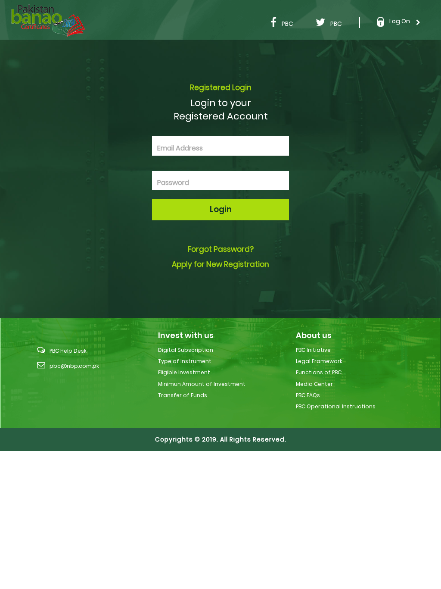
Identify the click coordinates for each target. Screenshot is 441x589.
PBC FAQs (308, 395)
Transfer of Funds (182, 395)
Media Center (314, 384)
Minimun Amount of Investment (201, 384)
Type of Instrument (184, 361)
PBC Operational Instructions (336, 406)
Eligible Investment (184, 372)
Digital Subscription (185, 350)
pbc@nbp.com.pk (74, 366)
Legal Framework (319, 361)
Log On (399, 21)
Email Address (180, 148)
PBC (287, 23)
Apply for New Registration (220, 264)
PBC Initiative (313, 350)
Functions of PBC (319, 372)
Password (173, 183)
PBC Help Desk (68, 350)
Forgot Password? (221, 249)
